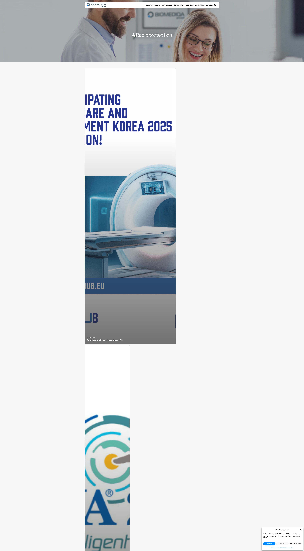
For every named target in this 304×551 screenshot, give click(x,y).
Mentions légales (274, 547)
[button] (301, 530)
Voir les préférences (295, 543)
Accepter (269, 543)
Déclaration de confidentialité (286, 547)
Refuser (282, 543)
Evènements (91, 337)
